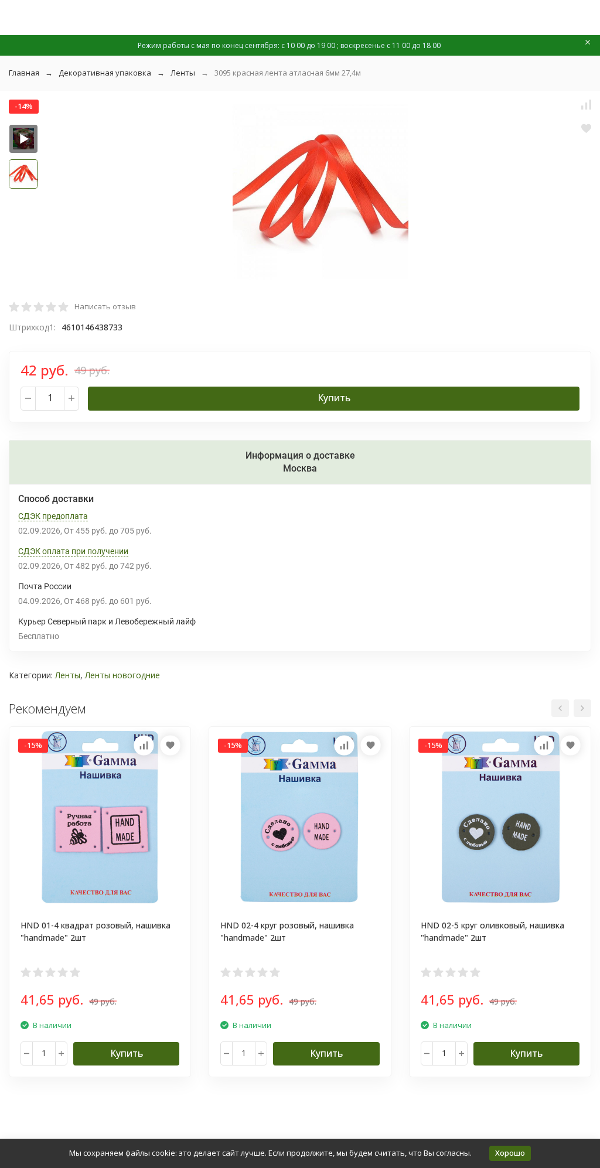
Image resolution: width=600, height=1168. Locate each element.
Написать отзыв (105, 306)
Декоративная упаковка (105, 72)
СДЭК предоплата (53, 516)
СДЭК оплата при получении (73, 551)
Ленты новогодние (122, 675)
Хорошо (510, 1152)
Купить (334, 397)
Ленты (183, 72)
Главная (24, 72)
